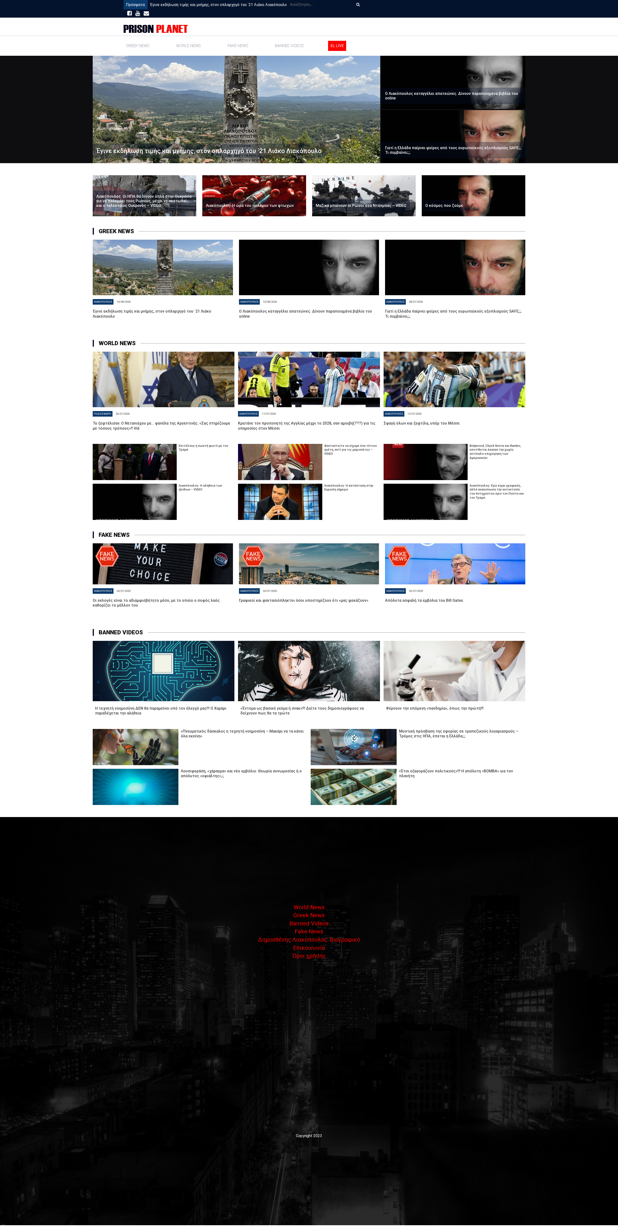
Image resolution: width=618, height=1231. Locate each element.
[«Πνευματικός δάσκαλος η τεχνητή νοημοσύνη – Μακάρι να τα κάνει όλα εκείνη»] (135, 747)
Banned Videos (289, 45)
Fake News (238, 45)
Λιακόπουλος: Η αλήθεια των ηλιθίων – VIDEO (200, 487)
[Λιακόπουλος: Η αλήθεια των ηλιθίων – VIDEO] (135, 502)
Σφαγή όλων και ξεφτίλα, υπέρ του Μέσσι (422, 423)
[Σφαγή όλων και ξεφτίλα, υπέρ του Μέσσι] (454, 379)
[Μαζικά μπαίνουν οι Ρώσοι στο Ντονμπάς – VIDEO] (364, 195)
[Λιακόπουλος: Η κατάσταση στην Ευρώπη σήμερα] (280, 502)
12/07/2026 (414, 413)
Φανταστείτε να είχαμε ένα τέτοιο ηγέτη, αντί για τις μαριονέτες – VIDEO (350, 449)
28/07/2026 (416, 301)
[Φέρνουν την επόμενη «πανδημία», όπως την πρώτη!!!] (454, 671)
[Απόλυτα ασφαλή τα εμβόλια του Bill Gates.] (455, 563)
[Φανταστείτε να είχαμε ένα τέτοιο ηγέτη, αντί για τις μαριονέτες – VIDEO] (280, 462)
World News (188, 45)
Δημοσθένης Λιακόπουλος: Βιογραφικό (309, 939)
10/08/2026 (124, 301)
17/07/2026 (269, 413)
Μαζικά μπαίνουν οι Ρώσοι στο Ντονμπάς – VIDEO (361, 205)
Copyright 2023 (309, 1135)
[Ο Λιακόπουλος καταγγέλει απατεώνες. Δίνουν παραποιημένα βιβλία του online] (453, 82)
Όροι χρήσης (309, 955)
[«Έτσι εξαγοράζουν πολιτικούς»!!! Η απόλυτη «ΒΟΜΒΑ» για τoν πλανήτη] (353, 787)
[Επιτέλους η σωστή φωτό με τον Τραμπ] (135, 462)
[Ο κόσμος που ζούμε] (473, 195)
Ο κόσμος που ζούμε (444, 205)
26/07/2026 (123, 413)
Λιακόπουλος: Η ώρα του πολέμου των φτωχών (250, 205)
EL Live (337, 45)
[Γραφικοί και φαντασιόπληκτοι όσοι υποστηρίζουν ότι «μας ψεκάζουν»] (309, 563)
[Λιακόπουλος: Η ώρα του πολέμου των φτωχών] (254, 195)
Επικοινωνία (309, 947)
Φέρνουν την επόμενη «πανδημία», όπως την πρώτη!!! (435, 708)
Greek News (137, 45)
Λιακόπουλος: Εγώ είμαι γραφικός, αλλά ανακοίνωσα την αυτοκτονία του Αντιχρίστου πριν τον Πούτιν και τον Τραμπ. (497, 491)
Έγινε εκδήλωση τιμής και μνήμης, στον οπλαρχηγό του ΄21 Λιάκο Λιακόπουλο (218, 4)
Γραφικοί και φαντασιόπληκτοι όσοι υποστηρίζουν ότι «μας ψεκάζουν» (303, 600)
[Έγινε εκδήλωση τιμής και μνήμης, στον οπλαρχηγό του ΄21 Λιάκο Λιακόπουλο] (236, 109)
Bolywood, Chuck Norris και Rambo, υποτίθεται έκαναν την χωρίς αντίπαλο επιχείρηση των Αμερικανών (495, 452)
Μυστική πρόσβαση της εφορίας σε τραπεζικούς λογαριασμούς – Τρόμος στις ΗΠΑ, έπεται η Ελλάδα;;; (458, 734)
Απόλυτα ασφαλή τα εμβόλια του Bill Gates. (424, 600)
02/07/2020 (124, 591)
